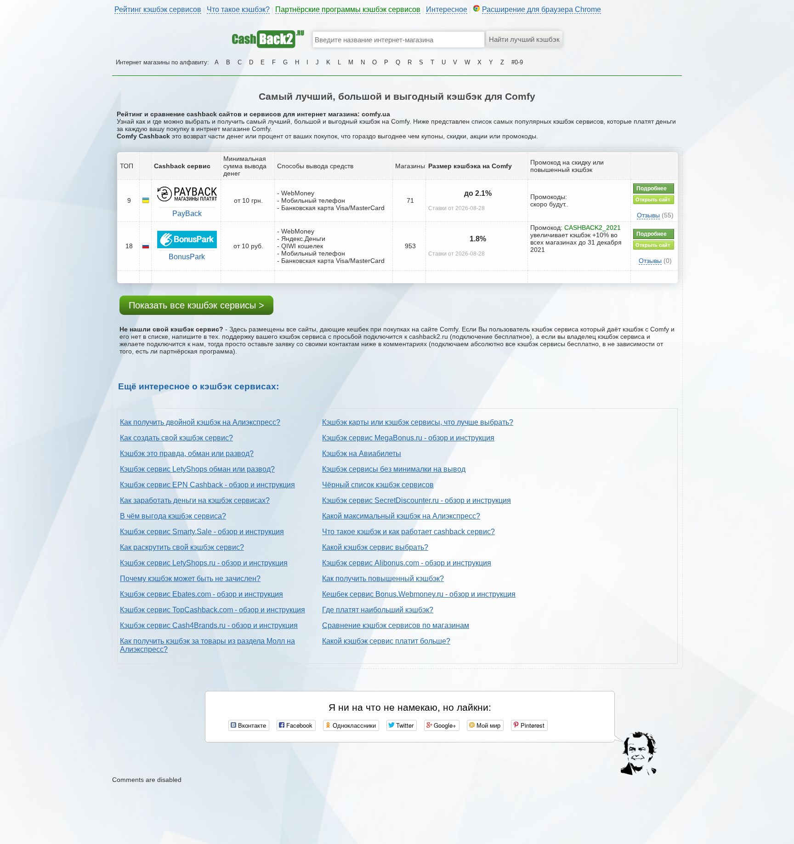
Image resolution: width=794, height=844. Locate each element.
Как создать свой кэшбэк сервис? (176, 438)
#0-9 (517, 62)
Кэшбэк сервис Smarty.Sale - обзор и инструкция (202, 532)
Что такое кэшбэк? (238, 9)
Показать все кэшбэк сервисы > (196, 305)
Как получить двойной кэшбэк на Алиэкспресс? (200, 422)
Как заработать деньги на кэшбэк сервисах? (195, 500)
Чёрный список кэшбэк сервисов (378, 485)
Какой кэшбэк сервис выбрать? (375, 547)
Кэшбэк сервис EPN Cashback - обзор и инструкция (207, 485)
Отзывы (648, 215)
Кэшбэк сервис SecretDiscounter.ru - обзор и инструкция (416, 500)
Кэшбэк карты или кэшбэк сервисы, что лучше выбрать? (417, 422)
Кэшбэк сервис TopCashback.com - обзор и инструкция (212, 610)
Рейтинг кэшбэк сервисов (157, 9)
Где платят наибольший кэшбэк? (377, 610)
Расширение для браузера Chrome (541, 9)
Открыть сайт (652, 199)
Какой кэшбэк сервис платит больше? (386, 641)
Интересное (446, 9)
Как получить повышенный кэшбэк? (383, 578)
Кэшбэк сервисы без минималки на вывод (393, 469)
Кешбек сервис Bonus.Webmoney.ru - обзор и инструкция (419, 594)
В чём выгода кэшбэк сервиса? (173, 516)
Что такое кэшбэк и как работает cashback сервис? (408, 532)
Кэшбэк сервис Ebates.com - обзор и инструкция (201, 594)
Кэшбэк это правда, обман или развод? (187, 453)
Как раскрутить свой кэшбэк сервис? (182, 547)
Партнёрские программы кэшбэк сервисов (347, 9)
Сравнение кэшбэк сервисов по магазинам (395, 625)
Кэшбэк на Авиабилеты (361, 453)
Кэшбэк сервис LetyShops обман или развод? (197, 469)
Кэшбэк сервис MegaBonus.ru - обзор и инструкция (408, 438)
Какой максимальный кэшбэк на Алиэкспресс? (401, 516)
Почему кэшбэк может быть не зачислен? (190, 578)
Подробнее (651, 188)
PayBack (187, 213)
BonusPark (187, 257)
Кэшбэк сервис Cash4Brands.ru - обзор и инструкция (209, 625)
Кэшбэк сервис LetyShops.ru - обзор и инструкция (204, 563)
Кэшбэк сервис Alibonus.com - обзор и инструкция (406, 563)
